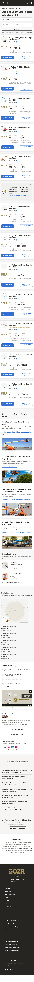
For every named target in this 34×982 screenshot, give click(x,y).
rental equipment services (14, 670)
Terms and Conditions (10, 963)
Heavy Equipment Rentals (13, 8)
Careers (7, 900)
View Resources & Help (17, 828)
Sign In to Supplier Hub (11, 944)
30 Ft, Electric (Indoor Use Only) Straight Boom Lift (20, 39)
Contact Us (8, 906)
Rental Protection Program (12, 927)
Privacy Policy (21, 963)
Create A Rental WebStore (12, 950)
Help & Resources (10, 894)
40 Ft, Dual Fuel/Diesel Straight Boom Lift (20, 68)
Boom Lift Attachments (9, 467)
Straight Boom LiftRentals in (9, 627)
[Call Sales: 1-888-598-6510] (28, 3)
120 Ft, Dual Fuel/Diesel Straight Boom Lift (20, 266)
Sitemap (7, 965)
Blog (6, 903)
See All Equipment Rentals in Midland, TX (12, 582)
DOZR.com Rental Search (12, 921)
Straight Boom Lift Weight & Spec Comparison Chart (17, 433)
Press (6, 897)
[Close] (30, 184)
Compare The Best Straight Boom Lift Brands (16, 532)
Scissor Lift (19, 574)
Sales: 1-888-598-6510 (17, 879)
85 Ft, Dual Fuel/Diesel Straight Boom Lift (20, 237)
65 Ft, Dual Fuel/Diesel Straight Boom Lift (20, 158)
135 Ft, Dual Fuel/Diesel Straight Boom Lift (20, 324)
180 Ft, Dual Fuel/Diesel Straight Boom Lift (20, 385)
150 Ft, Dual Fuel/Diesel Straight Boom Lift (20, 356)
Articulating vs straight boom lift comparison (16, 499)
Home (3, 8)
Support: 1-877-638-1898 (17, 881)
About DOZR (8, 891)
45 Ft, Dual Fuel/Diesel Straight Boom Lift (20, 99)
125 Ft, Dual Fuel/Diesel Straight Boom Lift (20, 295)
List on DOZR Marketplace (12, 947)
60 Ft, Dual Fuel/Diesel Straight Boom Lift (20, 128)
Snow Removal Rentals (11, 924)
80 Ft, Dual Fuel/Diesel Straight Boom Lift (20, 207)
